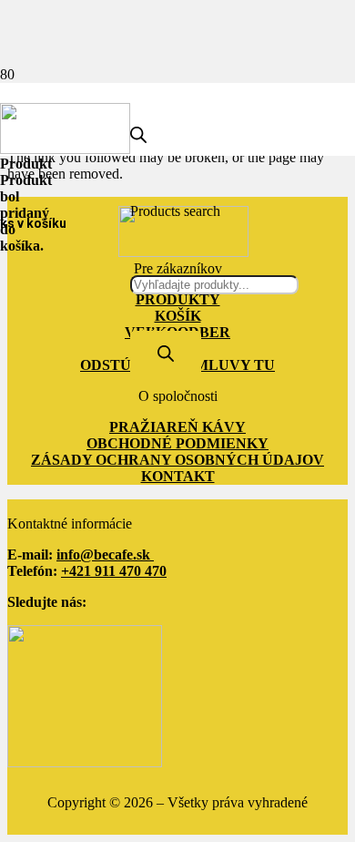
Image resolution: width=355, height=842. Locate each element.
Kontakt (178, 476)
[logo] (65, 149)
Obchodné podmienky (177, 443)
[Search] (165, 355)
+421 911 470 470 (114, 571)
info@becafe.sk (105, 554)
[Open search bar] (138, 138)
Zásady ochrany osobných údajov (177, 459)
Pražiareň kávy (177, 427)
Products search (175, 211)
